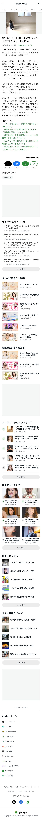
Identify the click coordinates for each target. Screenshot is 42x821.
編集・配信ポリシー (23, 787)
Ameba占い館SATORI (11, 766)
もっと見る (21, 269)
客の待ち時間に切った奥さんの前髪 (22, 620)
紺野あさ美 (7, 177)
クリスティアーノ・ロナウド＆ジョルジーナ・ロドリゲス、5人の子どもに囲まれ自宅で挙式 (27, 448)
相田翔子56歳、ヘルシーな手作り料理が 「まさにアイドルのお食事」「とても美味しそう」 (27, 438)
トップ (4, 10)
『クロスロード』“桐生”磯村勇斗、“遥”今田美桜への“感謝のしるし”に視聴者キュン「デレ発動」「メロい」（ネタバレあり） (27, 430)
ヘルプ (35, 787)
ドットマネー (9, 727)
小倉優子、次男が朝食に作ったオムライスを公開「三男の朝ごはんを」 (21, 227)
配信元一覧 (8, 787)
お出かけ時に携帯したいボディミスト (23, 628)
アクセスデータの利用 (21, 796)
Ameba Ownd (9, 741)
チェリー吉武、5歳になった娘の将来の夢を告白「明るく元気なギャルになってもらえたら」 (21, 244)
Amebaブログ (9, 736)
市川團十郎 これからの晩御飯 (20, 637)
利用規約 (11, 791)
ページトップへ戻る (21, 707)
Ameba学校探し (10, 776)
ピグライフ (8, 761)
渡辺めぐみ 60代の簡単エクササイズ (23, 654)
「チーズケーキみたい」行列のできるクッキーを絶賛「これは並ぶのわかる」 (21, 252)
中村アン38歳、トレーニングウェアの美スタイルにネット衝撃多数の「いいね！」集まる (27, 467)
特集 (32, 10)
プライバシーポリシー (26, 791)
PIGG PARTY (9, 751)
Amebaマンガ (9, 756)
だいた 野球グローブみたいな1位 (22, 645)
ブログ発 (24, 10)
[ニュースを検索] (39, 3)
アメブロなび (9, 771)
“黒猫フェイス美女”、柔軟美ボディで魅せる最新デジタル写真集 (12, 540)
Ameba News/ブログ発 (25, 45)
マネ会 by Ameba (10, 732)
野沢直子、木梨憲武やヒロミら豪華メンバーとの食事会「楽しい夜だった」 (21, 261)
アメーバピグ (9, 746)
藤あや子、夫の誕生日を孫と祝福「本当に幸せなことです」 (21, 235)
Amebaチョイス (10, 722)
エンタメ (14, 10)
